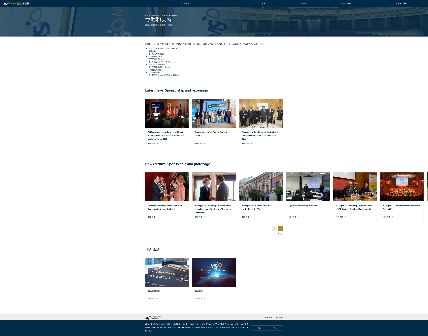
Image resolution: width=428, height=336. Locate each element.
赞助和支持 (174, 15)
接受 (259, 328)
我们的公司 (185, 3)
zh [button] (398, 3)
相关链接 (151, 144)
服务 (263, 3)
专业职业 (303, 3)
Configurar (275, 328)
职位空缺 (279, 318)
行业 (225, 3)
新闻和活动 (165, 15)
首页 (146, 15)
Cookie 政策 (185, 328)
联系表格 (268, 318)
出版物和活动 (346, 3)
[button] (274, 229)
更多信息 (151, 299)
